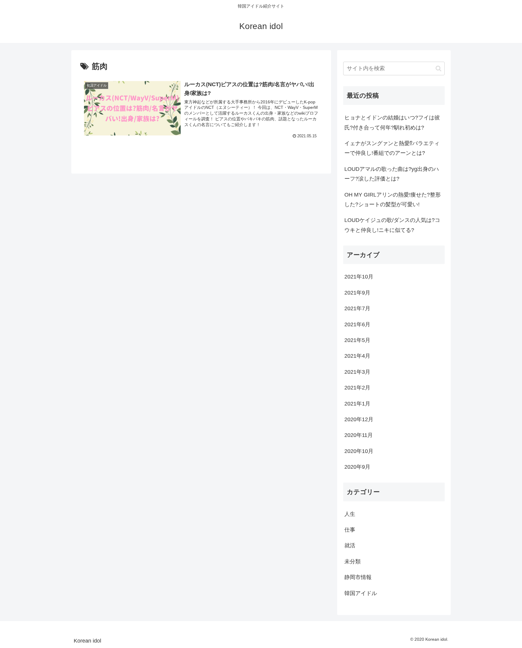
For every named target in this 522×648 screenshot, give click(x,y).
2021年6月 (357, 324)
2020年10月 (358, 451)
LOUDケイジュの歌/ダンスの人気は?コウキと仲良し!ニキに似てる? (392, 225)
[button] (438, 68)
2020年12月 (358, 420)
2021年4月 (357, 356)
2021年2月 (357, 388)
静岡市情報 (358, 578)
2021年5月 (357, 340)
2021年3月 (357, 372)
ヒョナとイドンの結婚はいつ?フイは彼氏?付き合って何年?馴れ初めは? (392, 122)
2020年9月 (357, 467)
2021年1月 (357, 404)
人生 (349, 514)
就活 (349, 546)
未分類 (352, 562)
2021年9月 (357, 293)
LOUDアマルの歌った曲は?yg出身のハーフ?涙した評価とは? (391, 174)
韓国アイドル (360, 593)
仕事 (349, 530)
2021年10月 (358, 277)
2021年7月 (357, 309)
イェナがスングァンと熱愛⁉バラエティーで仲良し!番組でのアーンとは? (392, 148)
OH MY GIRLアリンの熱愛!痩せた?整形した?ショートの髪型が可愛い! (392, 199)
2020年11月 (358, 435)
